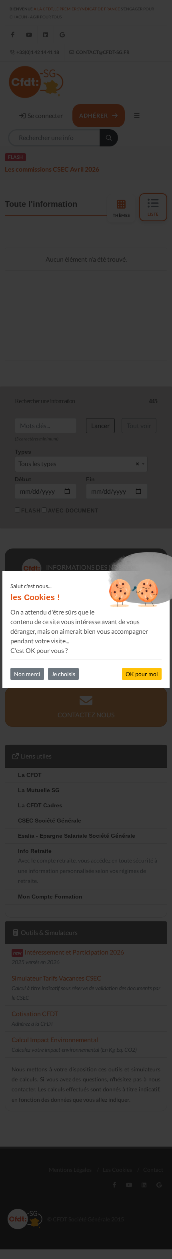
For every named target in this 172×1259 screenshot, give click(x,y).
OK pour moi (142, 674)
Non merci (27, 674)
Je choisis (63, 674)
